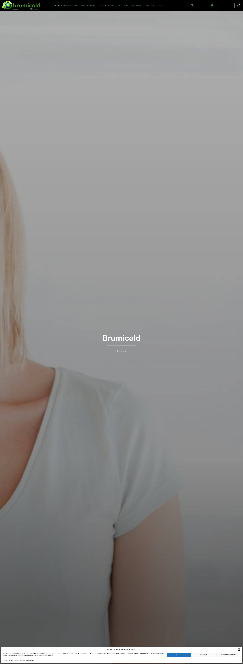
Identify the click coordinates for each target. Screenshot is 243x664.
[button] (239, 649)
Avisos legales (30, 660)
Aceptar (179, 655)
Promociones (136, 5)
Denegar (203, 655)
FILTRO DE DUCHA (88, 5)
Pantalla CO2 (115, 5)
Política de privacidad (19, 660)
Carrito (160, 5)
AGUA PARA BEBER (70, 5)
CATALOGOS (149, 5)
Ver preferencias (228, 655)
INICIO (57, 5)
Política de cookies (8, 660)
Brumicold (121, 338)
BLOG (126, 5)
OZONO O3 (103, 5)
